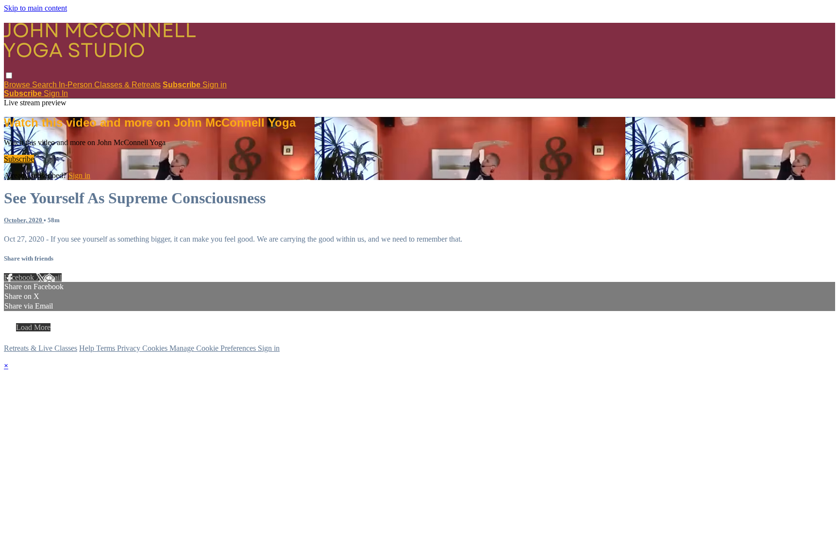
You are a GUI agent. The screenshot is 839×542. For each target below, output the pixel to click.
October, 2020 (24, 220)
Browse (18, 85)
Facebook (20, 277)
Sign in (214, 85)
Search (45, 85)
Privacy (129, 348)
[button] (9, 75)
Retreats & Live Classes (40, 348)
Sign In (56, 93)
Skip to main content (35, 8)
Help (87, 348)
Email (53, 277)
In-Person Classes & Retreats (110, 85)
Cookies (155, 348)
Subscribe (19, 159)
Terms (106, 348)
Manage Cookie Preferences (213, 348)
